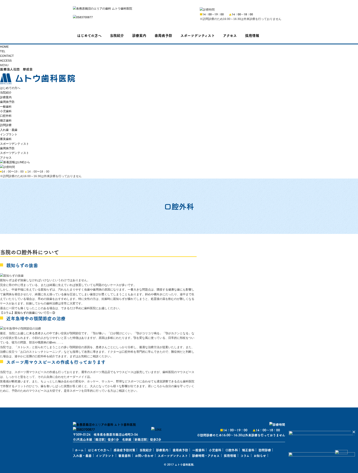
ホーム (79, 450)
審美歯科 (6, 139)
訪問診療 (6, 125)
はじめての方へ (89, 35)
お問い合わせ (144, 455)
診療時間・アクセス (206, 455)
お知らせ (260, 455)
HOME (4, 46)
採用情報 (252, 35)
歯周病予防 (163, 35)
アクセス (230, 35)
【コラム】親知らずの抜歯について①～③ (27, 312)
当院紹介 (117, 35)
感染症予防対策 (124, 450)
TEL (2, 51)
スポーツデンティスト (197, 35)
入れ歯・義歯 (8, 129)
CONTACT (7, 55)
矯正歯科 (6, 120)
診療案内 (139, 35)
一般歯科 (6, 106)
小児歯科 (6, 111)
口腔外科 (6, 115)
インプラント (8, 134)
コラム (244, 455)
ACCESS (6, 60)
